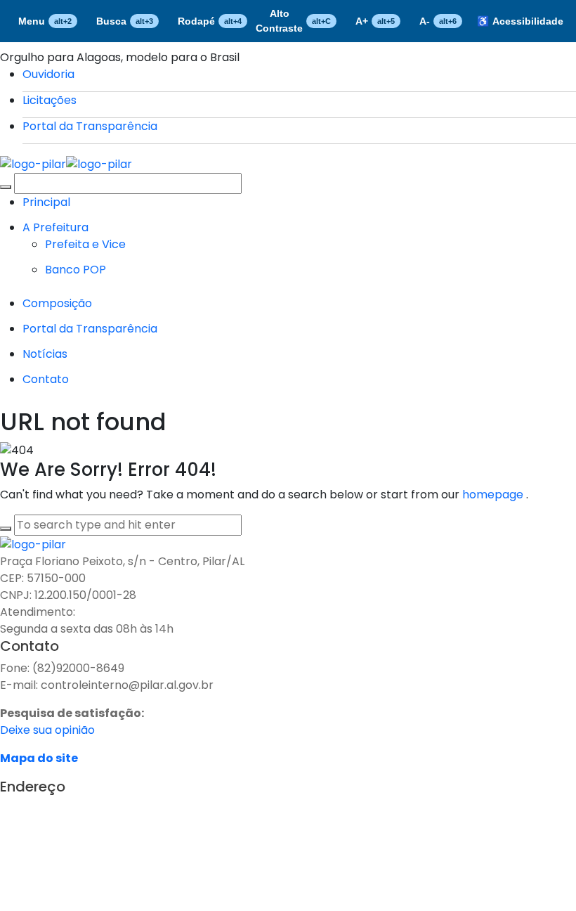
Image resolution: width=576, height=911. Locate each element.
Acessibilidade (520, 21)
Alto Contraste (293, 21)
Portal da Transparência (89, 126)
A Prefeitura (55, 227)
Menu (45, 21)
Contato (45, 379)
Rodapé (210, 21)
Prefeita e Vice (85, 244)
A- (438, 21)
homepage (494, 494)
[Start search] (5, 187)
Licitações (49, 100)
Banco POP (75, 269)
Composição (57, 303)
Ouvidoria (48, 74)
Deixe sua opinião (47, 730)
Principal (46, 202)
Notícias (44, 354)
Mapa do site (39, 758)
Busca (124, 21)
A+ (375, 21)
